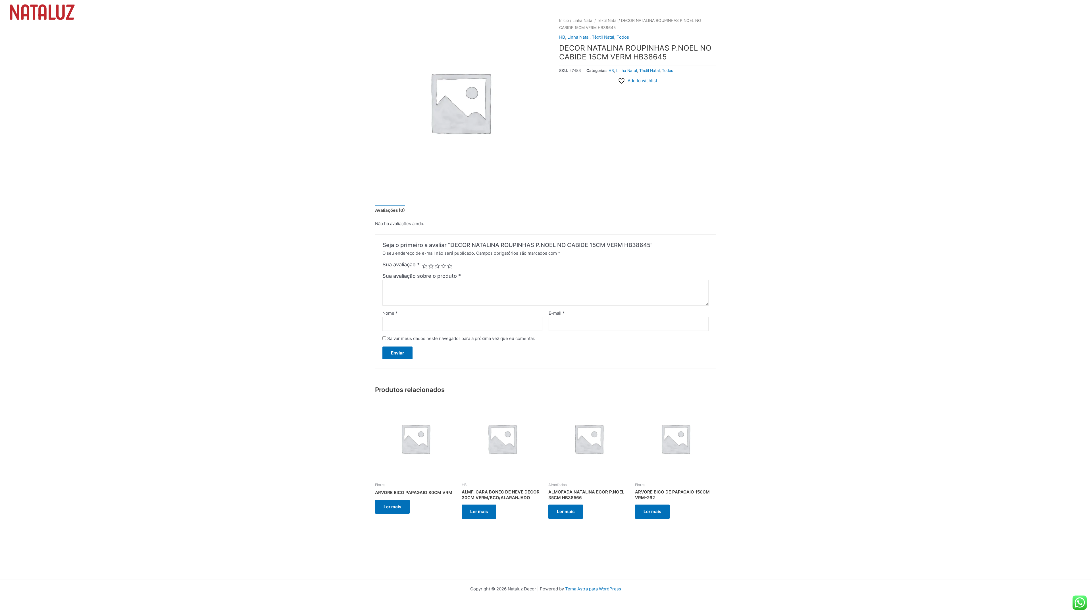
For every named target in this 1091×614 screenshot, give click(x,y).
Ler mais (392, 506)
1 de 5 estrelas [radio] (424, 266)
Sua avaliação (401, 264)
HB (562, 37)
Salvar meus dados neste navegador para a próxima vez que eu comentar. (461, 338)
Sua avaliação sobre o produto (421, 276)
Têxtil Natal (603, 37)
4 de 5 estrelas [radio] (443, 266)
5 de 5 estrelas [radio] (449, 266)
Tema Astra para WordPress (593, 589)
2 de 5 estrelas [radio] (431, 266)
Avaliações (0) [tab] (390, 210)
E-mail (557, 313)
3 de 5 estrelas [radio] (437, 266)
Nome (390, 313)
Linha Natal (578, 37)
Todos (623, 37)
